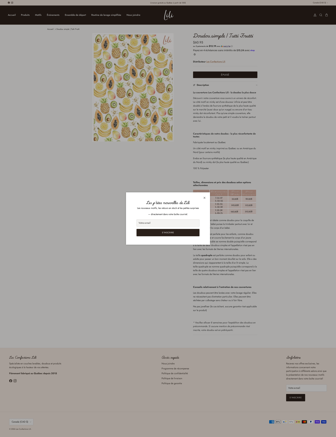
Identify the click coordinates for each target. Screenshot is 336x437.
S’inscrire (168, 232)
